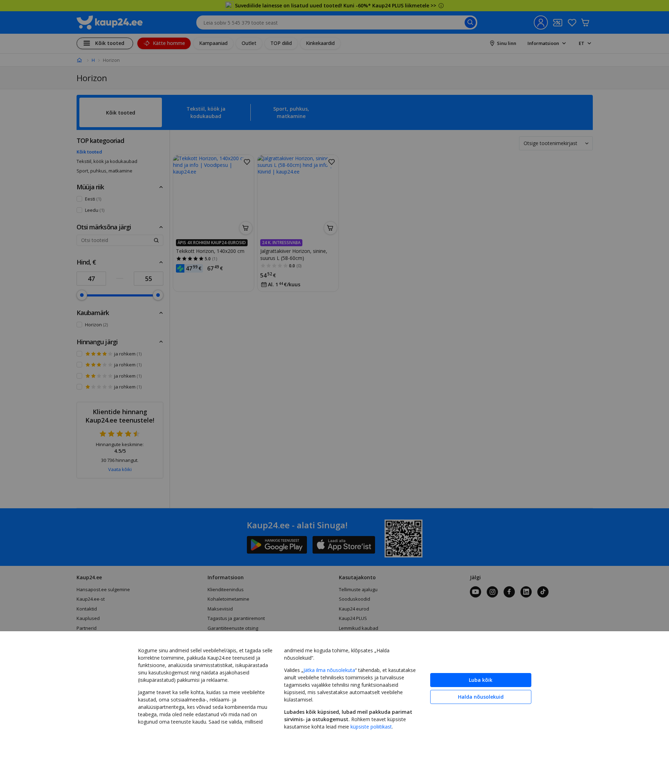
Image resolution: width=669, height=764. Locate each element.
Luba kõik (480, 680)
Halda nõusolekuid (481, 696)
